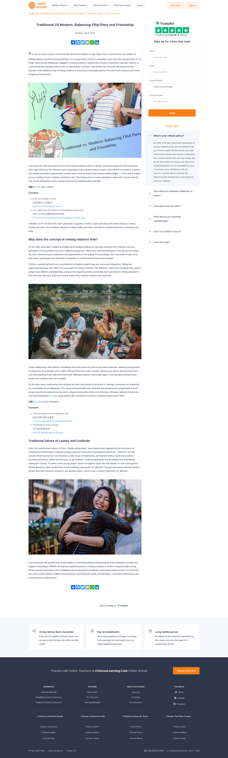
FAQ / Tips (172, 126)
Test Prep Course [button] (122, 5)
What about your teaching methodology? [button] (167, 218)
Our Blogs (135, 697)
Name (152, 51)
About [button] (140, 5)
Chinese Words (135, 738)
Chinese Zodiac (48, 732)
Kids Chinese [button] (79, 5)
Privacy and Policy (36, 751)
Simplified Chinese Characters (49, 697)
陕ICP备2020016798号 (154, 751)
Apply (172, 113)
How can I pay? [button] (162, 242)
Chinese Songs (179, 738)
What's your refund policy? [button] (169, 135)
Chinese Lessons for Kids (93, 716)
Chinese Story (49, 738)
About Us (136, 692)
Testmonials (92, 692)
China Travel (135, 726)
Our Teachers (92, 697)
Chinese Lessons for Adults (50, 716)
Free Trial (175, 5)
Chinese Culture (95, 14)
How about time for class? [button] (167, 206)
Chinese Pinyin (135, 732)
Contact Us (71, 751)
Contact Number (156, 95)
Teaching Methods (92, 702)
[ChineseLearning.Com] (38, 5)
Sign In (192, 5)
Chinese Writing (179, 732)
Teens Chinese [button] (100, 5)
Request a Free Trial (186, 671)
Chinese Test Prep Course (178, 716)
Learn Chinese (113, 14)
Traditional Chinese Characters (48, 702)
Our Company (136, 702)
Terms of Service (55, 751)
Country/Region (156, 80)
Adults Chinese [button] (59, 5)
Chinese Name (92, 726)
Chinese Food (179, 726)
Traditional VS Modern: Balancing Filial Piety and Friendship (56, 14)
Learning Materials (49, 692)
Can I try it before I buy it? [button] (167, 231)
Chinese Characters (48, 726)
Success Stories (92, 738)
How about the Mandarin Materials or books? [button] (173, 193)
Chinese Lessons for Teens (135, 716)
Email (151, 66)
